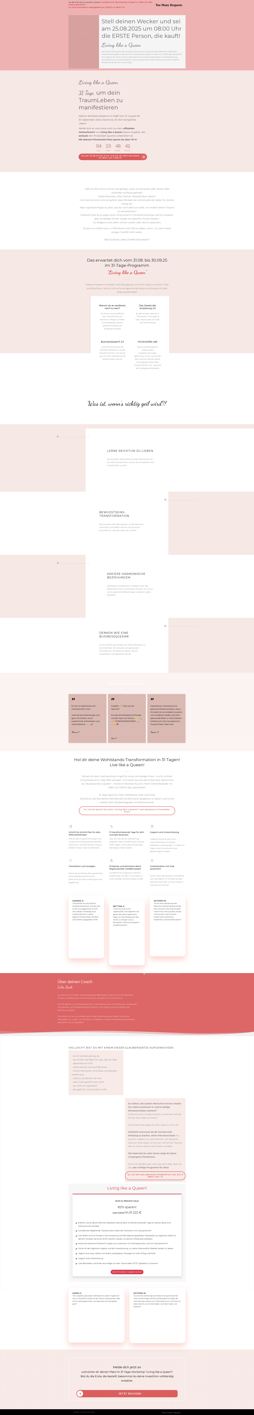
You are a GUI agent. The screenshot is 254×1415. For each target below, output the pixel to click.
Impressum (170, 1412)
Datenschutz (177, 1412)
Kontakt (164, 1412)
